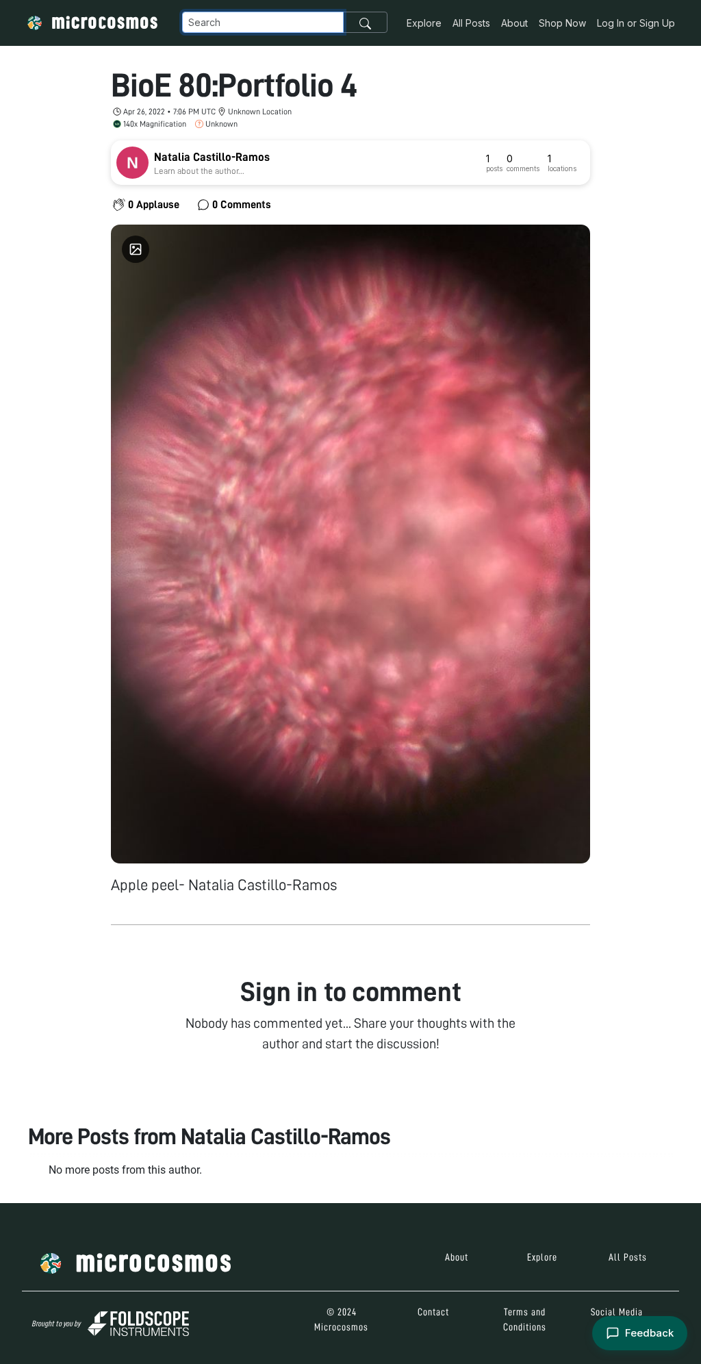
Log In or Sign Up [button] (636, 23)
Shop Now (562, 23)
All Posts (471, 23)
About (514, 23)
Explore (424, 23)
